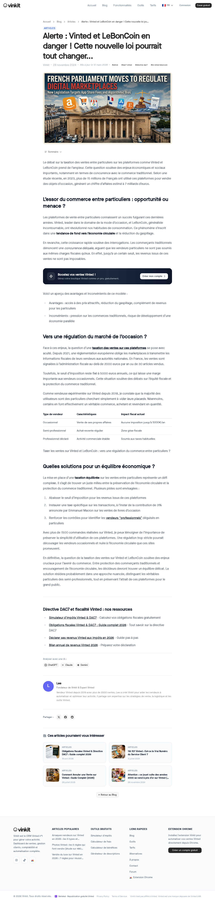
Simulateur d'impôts (101, 835)
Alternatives (136, 853)
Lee (58, 683)
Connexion (185, 5)
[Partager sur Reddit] (72, 717)
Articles (71, 21)
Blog (59, 21)
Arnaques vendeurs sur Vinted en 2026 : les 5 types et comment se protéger (68, 837)
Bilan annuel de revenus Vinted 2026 (73, 645)
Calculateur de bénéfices (104, 847)
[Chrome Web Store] (33, 860)
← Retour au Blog (107, 794)
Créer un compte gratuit (185, 850)
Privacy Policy (103, 896)
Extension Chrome (143, 877)
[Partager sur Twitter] (58, 717)
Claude (69, 665)
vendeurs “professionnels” (124, 518)
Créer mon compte (152, 276)
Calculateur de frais (101, 841)
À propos (134, 859)
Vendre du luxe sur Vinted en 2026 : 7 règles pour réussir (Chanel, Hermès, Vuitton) (67, 856)
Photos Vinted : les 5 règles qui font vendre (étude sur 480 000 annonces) (68, 847)
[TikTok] (25, 860)
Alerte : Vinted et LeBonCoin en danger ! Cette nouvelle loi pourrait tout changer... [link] (115, 21)
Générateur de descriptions (105, 853)
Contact (134, 865)
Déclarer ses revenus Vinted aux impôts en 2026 (81, 638)
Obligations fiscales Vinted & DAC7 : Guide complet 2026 (87, 625)
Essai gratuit (203, 5)
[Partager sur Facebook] (65, 717)
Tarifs (132, 847)
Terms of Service (119, 896)
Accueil (47, 21)
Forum (133, 871)
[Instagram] (16, 860)
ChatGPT (52, 665)
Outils (133, 841)
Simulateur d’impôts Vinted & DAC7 (73, 618)
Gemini (84, 665)
